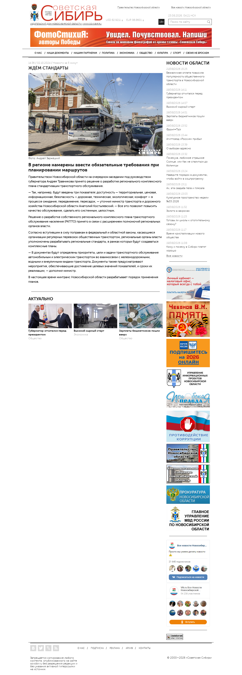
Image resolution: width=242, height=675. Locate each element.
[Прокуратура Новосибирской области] (188, 503)
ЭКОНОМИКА (126, 53)
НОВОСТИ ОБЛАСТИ (187, 63)
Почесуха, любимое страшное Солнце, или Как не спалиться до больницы (187, 161)
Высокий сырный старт (89, 330)
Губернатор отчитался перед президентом (47, 332)
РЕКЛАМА (115, 648)
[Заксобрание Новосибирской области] (188, 482)
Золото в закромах (178, 210)
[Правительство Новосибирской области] (188, 461)
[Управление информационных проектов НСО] (188, 387)
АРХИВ (129, 648)
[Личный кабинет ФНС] (188, 298)
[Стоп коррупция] (188, 441)
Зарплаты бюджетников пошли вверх (139, 332)
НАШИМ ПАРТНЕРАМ (85, 53)
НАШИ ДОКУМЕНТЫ (58, 53)
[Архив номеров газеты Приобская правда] (188, 408)
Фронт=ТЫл (173, 129)
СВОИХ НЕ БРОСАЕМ (197, 53)
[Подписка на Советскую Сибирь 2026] (188, 366)
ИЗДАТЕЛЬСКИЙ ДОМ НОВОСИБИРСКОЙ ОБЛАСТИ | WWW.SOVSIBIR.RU (68, 13)
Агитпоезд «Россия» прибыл (184, 139)
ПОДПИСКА (97, 648)
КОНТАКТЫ (144, 648)
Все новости (174, 256)
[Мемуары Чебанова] (188, 336)
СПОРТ (177, 53)
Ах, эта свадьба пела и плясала (185, 188)
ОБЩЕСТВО (145, 53)
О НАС (38, 53)
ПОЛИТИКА (108, 53)
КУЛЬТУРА (162, 53)
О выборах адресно (178, 148)
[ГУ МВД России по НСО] (188, 530)
